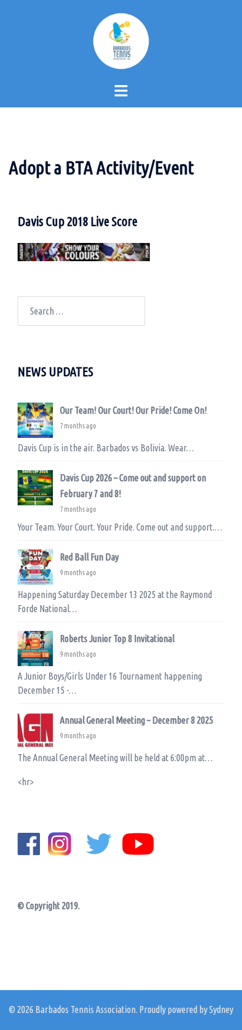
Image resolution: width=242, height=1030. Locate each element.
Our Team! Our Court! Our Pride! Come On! (133, 410)
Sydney (221, 1009)
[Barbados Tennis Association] (121, 40)
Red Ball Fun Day (89, 557)
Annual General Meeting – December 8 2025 (136, 720)
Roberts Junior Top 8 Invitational (117, 638)
